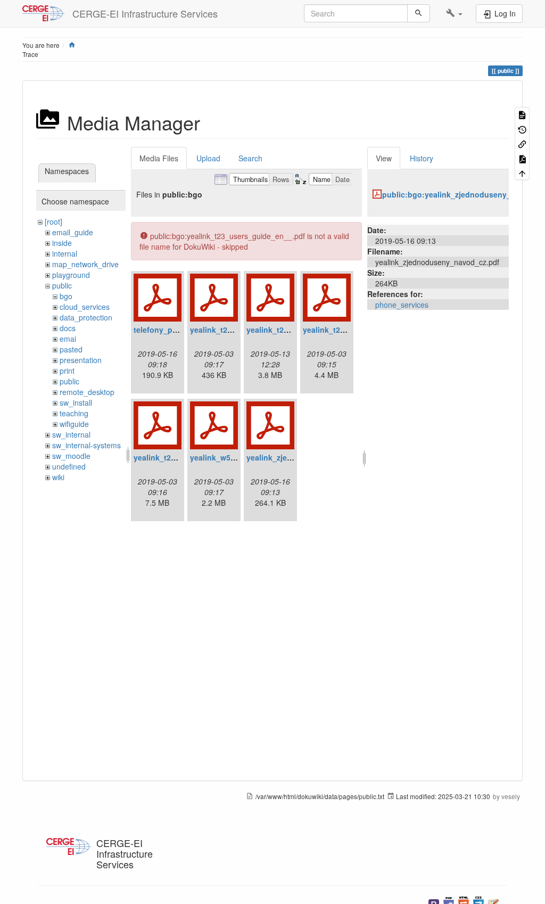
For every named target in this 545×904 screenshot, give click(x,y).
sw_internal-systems (86, 445)
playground (71, 274)
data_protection (86, 317)
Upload (208, 158)
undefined (69, 466)
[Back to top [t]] (522, 172)
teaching (74, 413)
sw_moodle (71, 455)
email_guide (72, 232)
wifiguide (74, 423)
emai (68, 338)
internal (64, 253)
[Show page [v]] (522, 114)
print (67, 370)
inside (62, 242)
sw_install (76, 402)
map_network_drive (85, 264)
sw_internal (71, 434)
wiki (58, 477)
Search (250, 158)
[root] (53, 221)
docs (68, 328)
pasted (71, 349)
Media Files (158, 158)
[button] (454, 13)
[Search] (418, 13)
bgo (66, 296)
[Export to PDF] (522, 158)
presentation (81, 360)
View (384, 158)
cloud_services (85, 306)
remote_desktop (87, 392)
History (421, 158)
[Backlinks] (522, 143)
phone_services (401, 304)
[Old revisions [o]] (522, 128)
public (62, 285)
